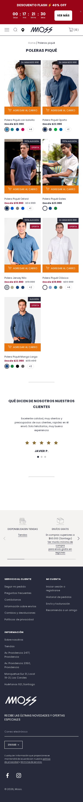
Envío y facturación (58, 603)
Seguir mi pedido (15, 586)
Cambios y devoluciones (19, 613)
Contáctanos (12, 599)
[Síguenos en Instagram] (19, 775)
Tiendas (22, 535)
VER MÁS (63, 15)
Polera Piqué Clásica (55, 278)
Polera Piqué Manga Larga (20, 356)
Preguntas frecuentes (17, 593)
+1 (68, 129)
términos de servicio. (31, 762)
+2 (30, 287)
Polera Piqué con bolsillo (19, 120)
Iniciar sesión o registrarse (55, 588)
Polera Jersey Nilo (15, 278)
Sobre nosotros (13, 639)
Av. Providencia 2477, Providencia (17, 655)
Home (31, 43)
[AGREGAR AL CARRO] (22, 111)
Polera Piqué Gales (54, 199)
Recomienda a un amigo (61, 610)
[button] (38, 457)
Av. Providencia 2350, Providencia (17, 665)
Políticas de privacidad (19, 619)
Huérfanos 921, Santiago (19, 684)
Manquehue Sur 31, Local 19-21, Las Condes (19, 676)
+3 (30, 366)
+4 (30, 129)
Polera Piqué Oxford (16, 199)
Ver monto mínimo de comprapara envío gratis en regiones (60, 547)
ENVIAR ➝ (13, 744)
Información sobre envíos (20, 606)
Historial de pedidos (58, 597)
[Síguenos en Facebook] (7, 775)
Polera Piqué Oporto (54, 120)
